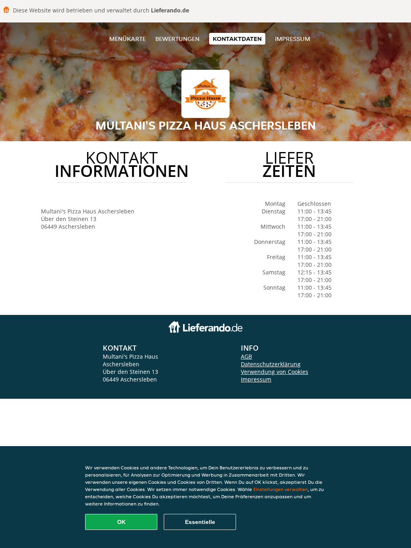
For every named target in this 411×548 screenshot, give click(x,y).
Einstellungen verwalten (280, 489)
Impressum (292, 39)
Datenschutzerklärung (271, 364)
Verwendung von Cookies (274, 371)
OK (121, 522)
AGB (246, 356)
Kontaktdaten (237, 39)
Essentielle (200, 522)
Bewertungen (177, 39)
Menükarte (127, 39)
